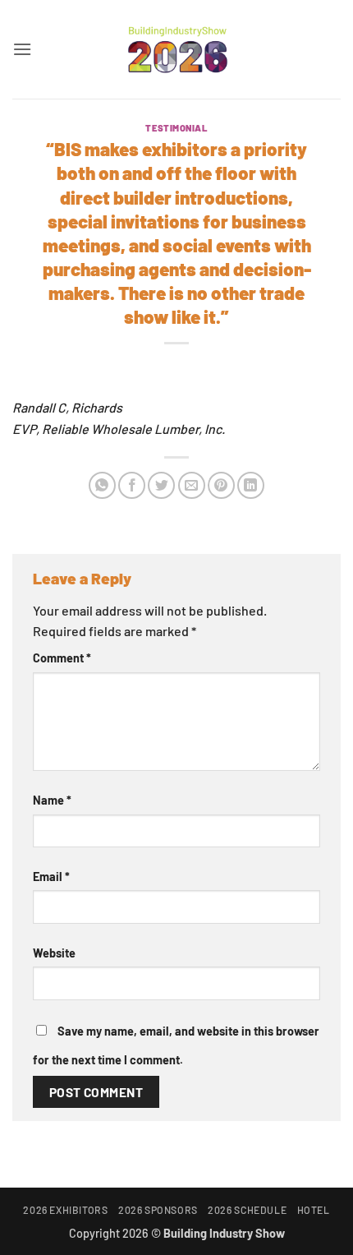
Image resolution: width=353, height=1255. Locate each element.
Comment (62, 658)
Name (52, 800)
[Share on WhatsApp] (102, 485)
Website (54, 953)
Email (51, 877)
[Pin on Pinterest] (221, 485)
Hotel (313, 1210)
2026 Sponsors (158, 1210)
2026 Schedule (247, 1210)
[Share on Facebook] (131, 485)
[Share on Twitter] (161, 485)
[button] (22, 49)
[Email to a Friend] (191, 485)
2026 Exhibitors (65, 1210)
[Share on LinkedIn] (250, 485)
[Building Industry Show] (176, 49)
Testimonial (176, 127)
